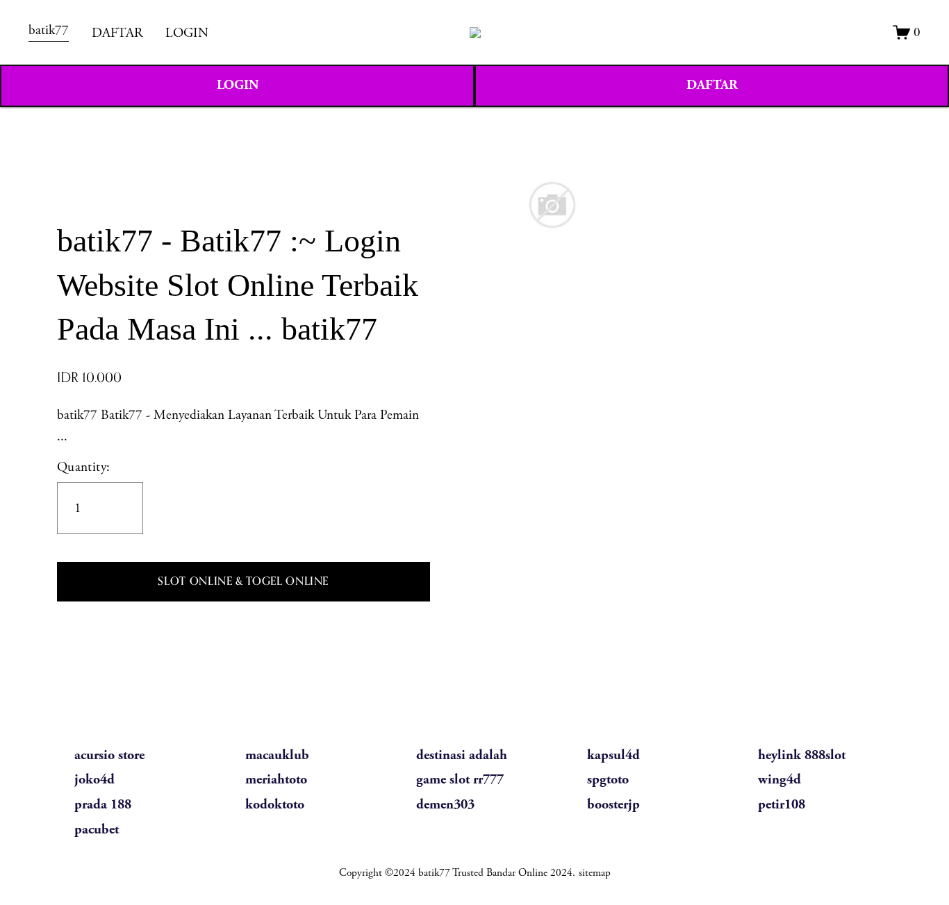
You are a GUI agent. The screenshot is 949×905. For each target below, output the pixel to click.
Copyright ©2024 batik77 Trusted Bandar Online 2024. (457, 872)
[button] (243, 582)
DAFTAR (117, 33)
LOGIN (186, 33)
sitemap (595, 872)
